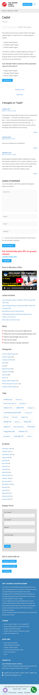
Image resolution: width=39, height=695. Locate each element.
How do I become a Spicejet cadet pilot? (16, 343)
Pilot (31, 426)
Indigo (7, 427)
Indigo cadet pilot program (12, 645)
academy (8, 399)
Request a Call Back (9, 561)
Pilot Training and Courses (10, 384)
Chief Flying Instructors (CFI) (22, 594)
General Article (6, 372)
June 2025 (5, 463)
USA (29, 436)
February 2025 (6, 475)
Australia (22, 403)
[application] (19, 280)
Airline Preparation (9, 403)
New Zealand (19, 427)
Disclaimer (27, 692)
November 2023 (7, 484)
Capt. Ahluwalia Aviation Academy (12, 4)
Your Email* (7, 520)
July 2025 (4, 460)
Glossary (4, 22)
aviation (8, 408)
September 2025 (7, 454)
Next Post (20, 95)
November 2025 (7, 448)
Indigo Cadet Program (8, 381)
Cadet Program (6, 357)
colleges (30, 408)
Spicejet (6, 436)
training (18, 436)
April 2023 (5, 490)
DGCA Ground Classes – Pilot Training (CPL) (16, 624)
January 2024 (6, 481)
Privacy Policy (12, 692)
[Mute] (31, 288)
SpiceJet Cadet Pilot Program (12, 629)
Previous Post (19, 90)
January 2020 (6, 499)
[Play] (5, 288)
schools (22, 431)
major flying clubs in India (23, 596)
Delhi (6, 417)
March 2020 (5, 493)
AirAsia (19, 399)
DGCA (4, 363)
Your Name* (8, 512)
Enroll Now (7, 571)
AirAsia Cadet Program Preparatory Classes (17, 631)
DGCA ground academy (11, 643)
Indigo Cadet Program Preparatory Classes (16, 626)
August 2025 (6, 457)
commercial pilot (12, 412)
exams (24, 417)
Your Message (8, 535)
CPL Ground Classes (10, 652)
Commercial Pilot (7, 360)
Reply (35, 132)
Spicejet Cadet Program (9, 387)
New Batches (27, 4)
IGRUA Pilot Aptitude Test (11, 633)
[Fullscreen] (34, 288)
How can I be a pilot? (10, 340)
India (27, 421)
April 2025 (5, 469)
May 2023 (5, 487)
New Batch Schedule (9, 566)
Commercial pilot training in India (13, 650)
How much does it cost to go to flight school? (18, 331)
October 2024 (6, 478)
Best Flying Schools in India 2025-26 (13, 311)
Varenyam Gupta (6, 153)
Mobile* (6, 527)
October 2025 (6, 451)
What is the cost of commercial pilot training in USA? (20, 334)
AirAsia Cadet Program (9, 354)
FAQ (3, 366)
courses (28, 413)
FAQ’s (5, 654)
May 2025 (5, 466)
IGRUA (4, 378)
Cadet (20, 408)
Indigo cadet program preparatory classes (19, 603)
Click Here (7, 261)
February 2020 (6, 496)
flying (7, 422)
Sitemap (20, 692)
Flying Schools (6, 369)
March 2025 (5, 472)
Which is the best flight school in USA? (16, 337)
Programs (9, 431)
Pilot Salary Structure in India (11, 320)
